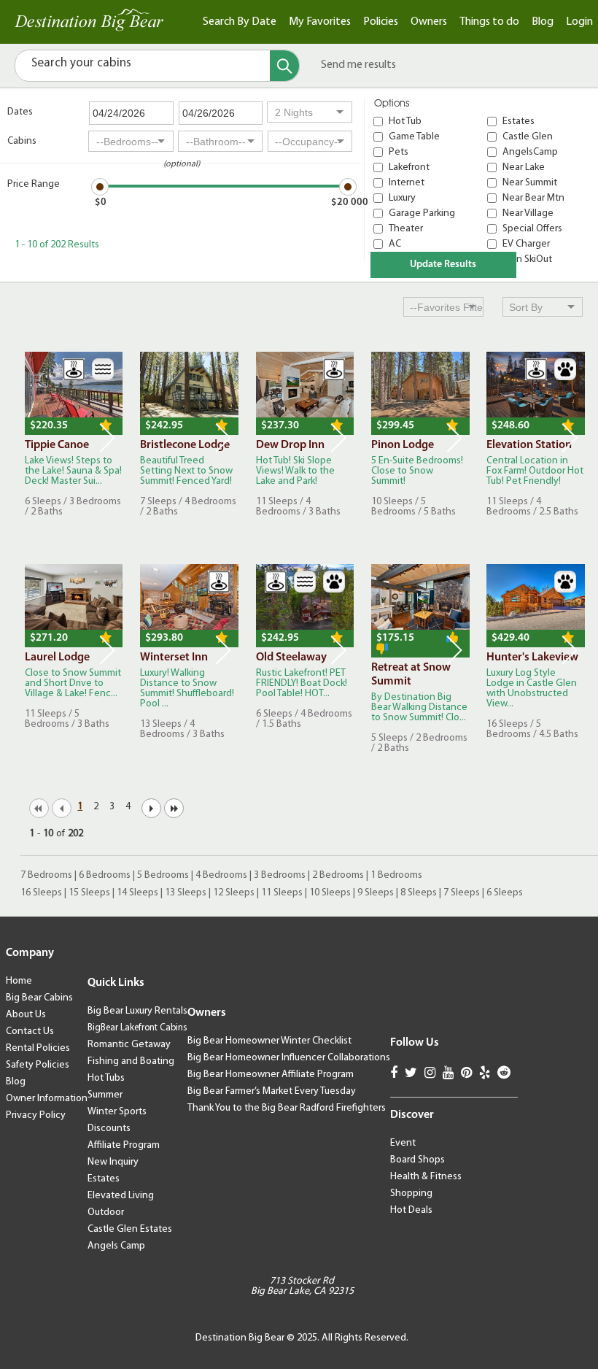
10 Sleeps (330, 892)
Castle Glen (527, 136)
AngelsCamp (530, 152)
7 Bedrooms (46, 875)
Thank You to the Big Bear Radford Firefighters (286, 1108)
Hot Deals (411, 1210)
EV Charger (526, 244)
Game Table (414, 136)
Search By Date (239, 22)
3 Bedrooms (280, 875)
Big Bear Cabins (39, 997)
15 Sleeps (89, 892)
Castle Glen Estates (130, 1229)
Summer (105, 1095)
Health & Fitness (426, 1176)
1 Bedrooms (396, 875)
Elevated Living (121, 1195)
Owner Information (47, 1098)
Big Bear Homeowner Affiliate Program (270, 1074)
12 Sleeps (234, 892)
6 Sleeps (504, 892)
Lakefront (409, 167)
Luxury (402, 198)
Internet (406, 182)
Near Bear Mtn (533, 198)
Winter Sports (117, 1111)
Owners (429, 22)
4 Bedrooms (221, 875)
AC (395, 244)
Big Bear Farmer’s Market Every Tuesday (271, 1091)
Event (403, 1143)
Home (19, 981)
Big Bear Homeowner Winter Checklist (269, 1041)
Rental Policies (38, 1048)
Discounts (109, 1128)
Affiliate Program (124, 1145)
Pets (398, 152)
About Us (26, 1014)
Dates (20, 112)
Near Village (528, 213)
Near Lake (523, 167)
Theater (406, 228)
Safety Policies (37, 1065)
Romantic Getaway (129, 1044)
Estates (518, 121)
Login (579, 22)
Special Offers (532, 228)
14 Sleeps (137, 892)
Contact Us (30, 1031)
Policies (380, 22)
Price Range (33, 184)
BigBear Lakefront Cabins (137, 1028)
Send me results (358, 65)
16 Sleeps (41, 892)
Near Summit (529, 182)
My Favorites (320, 22)
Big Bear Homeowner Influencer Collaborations (288, 1057)
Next (107, 437)
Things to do (489, 22)
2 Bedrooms (338, 875)
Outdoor (106, 1212)
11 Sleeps (282, 892)
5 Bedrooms (163, 875)
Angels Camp (116, 1246)
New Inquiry (113, 1162)
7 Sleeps (461, 892)
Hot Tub (405, 121)
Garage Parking (422, 213)
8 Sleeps (418, 892)
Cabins (21, 141)
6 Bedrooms (105, 875)
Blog (543, 22)
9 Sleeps (375, 892)
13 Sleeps (185, 892)
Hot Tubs (106, 1078)
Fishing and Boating (131, 1061)
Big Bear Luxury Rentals (137, 1011)
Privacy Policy (36, 1115)
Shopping (411, 1193)
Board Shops (417, 1159)
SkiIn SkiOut (527, 259)
